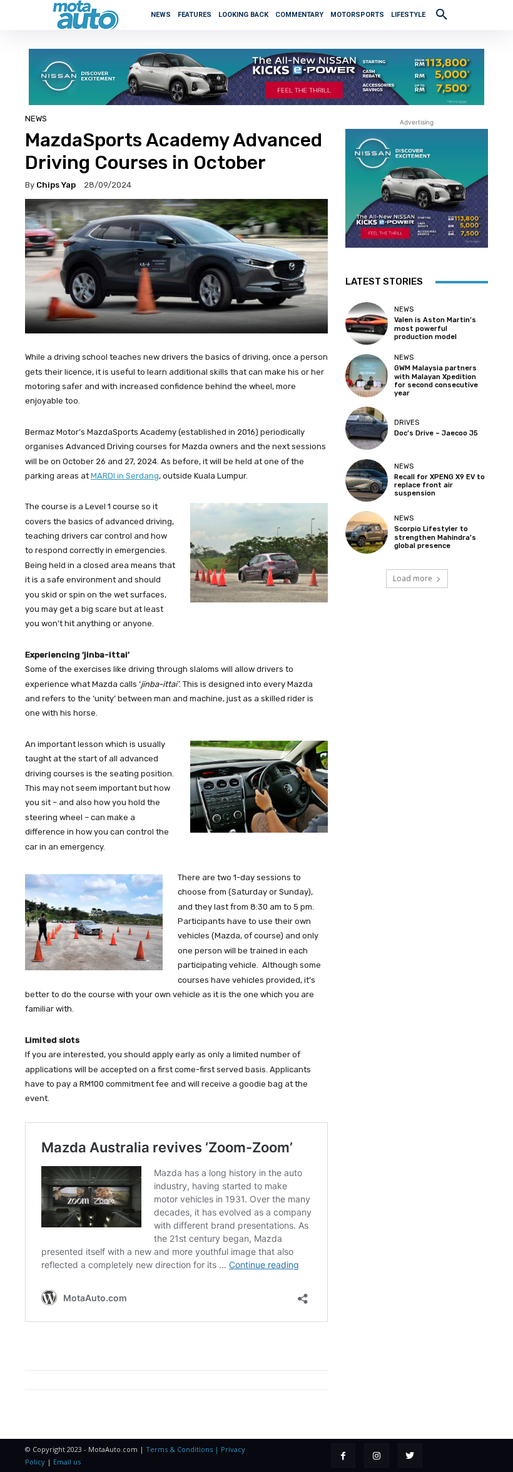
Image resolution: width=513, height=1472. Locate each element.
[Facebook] (343, 1455)
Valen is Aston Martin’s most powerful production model (435, 328)
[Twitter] (410, 1455)
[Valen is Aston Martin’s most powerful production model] (366, 323)
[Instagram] (376, 1455)
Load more (412, 578)
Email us (67, 1461)
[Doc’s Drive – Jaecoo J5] (366, 428)
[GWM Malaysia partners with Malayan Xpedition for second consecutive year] (366, 375)
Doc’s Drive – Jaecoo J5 (436, 433)
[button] (441, 14)
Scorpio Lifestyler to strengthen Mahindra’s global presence (435, 537)
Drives (406, 422)
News (36, 118)
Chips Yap (56, 185)
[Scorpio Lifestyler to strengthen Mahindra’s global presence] (366, 532)
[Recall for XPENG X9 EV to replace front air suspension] (366, 480)
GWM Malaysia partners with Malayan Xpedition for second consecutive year (436, 380)
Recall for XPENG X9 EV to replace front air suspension (439, 485)
